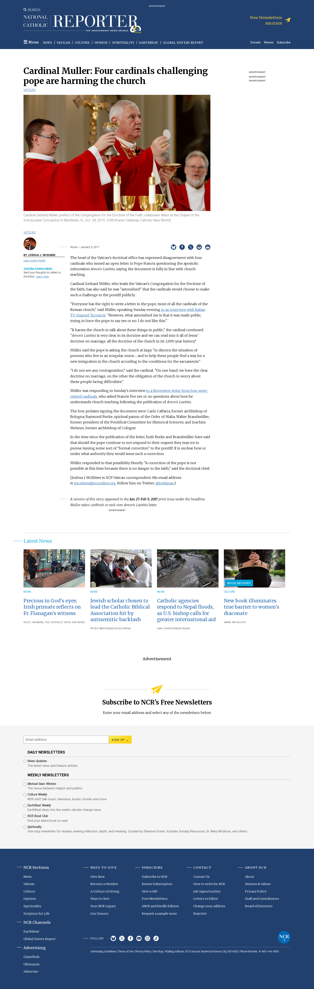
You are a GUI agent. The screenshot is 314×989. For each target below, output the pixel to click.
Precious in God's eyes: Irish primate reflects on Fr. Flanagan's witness (52, 607)
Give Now (97, 877)
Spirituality (123, 43)
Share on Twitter (190, 247)
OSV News (78, 622)
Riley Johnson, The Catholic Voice (47, 622)
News (47, 43)
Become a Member (104, 884)
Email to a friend (199, 247)
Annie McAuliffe (235, 622)
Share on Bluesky (173, 247)
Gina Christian (167, 628)
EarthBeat (148, 43)
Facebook (130, 938)
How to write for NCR (209, 884)
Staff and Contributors (262, 899)
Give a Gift (149, 891)
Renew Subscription (157, 884)
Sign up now (273, 23)
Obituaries (31, 964)
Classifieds (31, 957)
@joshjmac (165, 483)
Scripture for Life (36, 913)
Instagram (147, 938)
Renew (268, 42)
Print (207, 247)
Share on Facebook (182, 247)
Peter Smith (98, 628)
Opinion (101, 43)
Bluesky (113, 938)
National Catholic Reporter (284, 937)
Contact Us (201, 877)
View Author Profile (34, 260)
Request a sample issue (159, 913)
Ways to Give (99, 899)
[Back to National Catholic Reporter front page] (82, 24)
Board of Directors (259, 906)
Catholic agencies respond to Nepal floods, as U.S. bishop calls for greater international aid (186, 610)
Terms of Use (125, 951)
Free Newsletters (154, 899)
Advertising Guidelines (103, 951)
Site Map (158, 951)
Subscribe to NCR (154, 877)
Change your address (209, 906)
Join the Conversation (37, 268)
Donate (256, 42)
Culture (82, 43)
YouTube (139, 938)
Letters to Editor (205, 899)
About (249, 877)
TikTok (156, 938)
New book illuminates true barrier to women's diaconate (251, 607)
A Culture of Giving (104, 891)
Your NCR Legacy (103, 906)
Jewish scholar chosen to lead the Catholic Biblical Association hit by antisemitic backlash (120, 610)
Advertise (30, 971)
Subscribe (284, 42)
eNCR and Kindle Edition (160, 906)
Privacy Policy (255, 891)
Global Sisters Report (183, 43)
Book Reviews (239, 583)
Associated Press (119, 628)
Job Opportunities (206, 891)
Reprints (200, 913)
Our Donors (99, 913)
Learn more (42, 276)
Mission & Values (258, 884)
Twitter (122, 938)
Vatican (63, 43)
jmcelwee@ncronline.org (95, 483)
